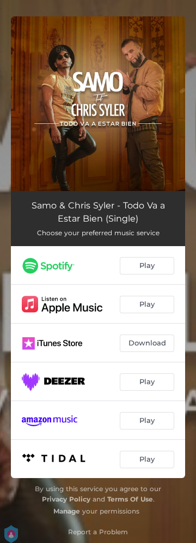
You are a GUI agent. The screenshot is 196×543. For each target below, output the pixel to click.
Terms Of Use (130, 499)
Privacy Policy (66, 499)
